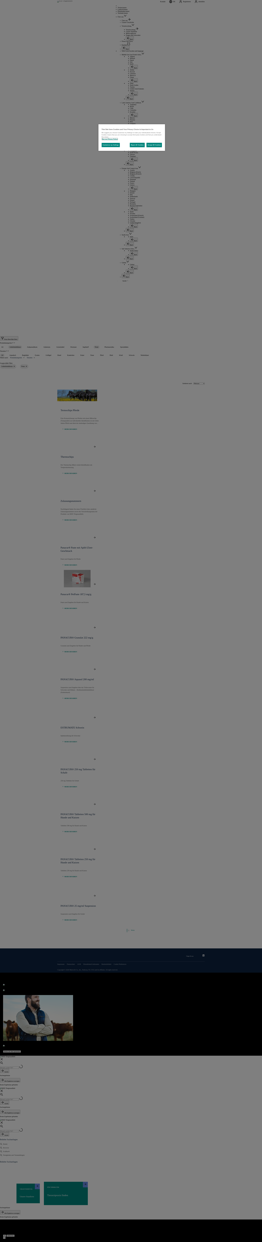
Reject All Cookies (137, 145)
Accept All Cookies (154, 145)
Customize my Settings (111, 145)
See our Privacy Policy (110, 139)
